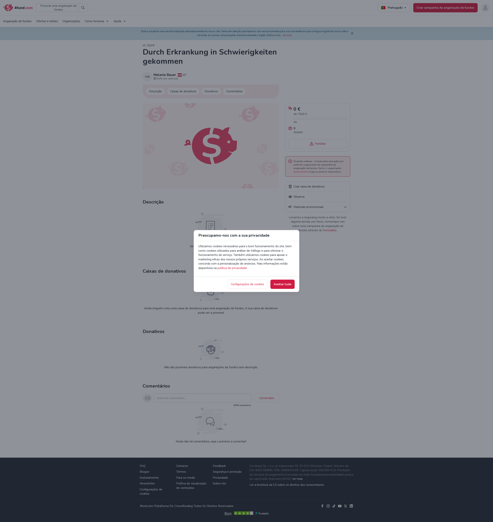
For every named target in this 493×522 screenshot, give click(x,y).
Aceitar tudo (282, 284)
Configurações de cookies (247, 284)
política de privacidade (232, 268)
